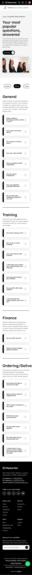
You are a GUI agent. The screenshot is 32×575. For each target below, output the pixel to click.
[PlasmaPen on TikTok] (13, 493)
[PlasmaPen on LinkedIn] (18, 493)
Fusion (19, 509)
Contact (19, 522)
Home (4, 16)
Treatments (6, 509)
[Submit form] (26, 547)
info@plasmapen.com (21, 482)
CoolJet (19, 507)
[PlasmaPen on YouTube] (23, 493)
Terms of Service (19, 567)
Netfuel (19, 571)
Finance (5, 530)
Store (4, 522)
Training (5, 512)
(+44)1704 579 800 (18, 480)
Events (5, 515)
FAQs (19, 525)
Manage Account (8, 525)
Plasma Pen (21, 504)
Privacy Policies (21, 560)
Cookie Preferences (16, 563)
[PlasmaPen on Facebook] (4, 493)
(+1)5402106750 (17, 478)
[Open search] (19, 3)
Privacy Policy (9, 567)
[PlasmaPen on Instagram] (9, 493)
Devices (5, 507)
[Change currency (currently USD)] (29, 2)
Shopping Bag (7, 528)
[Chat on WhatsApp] (27, 563)
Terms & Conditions (10, 560)
